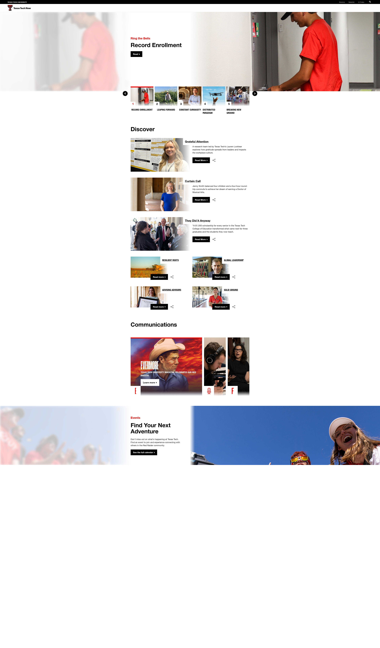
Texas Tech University (17, 2)
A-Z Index (361, 2)
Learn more (149, 382)
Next (254, 93)
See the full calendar (143, 452)
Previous (125, 93)
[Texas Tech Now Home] (6, 8)
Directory (342, 2)
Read (135, 54)
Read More (200, 160)
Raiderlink (351, 2)
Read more (158, 277)
